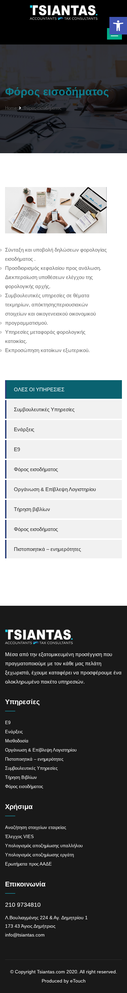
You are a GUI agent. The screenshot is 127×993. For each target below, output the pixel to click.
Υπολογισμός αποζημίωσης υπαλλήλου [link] (44, 845)
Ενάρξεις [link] (24, 429)
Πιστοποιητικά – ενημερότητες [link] (47, 549)
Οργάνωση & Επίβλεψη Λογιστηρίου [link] (55, 489)
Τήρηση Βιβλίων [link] (21, 777)
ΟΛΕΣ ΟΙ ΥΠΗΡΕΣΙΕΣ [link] (39, 389)
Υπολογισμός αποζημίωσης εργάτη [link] (39, 854)
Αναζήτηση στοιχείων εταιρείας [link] (35, 827)
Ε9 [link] (17, 449)
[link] (118, 25)
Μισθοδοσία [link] (16, 740)
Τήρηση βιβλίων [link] (32, 509)
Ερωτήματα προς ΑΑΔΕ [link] (28, 864)
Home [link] (11, 108)
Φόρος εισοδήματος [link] (36, 469)
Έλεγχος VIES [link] (19, 836)
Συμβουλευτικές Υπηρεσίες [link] (44, 409)
